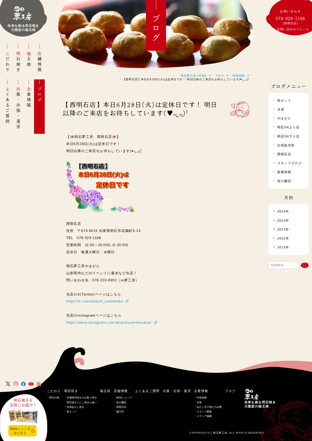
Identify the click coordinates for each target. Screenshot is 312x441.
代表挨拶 (202, 397)
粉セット (72, 411)
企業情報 (29, 97)
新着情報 (239, 75)
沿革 (199, 402)
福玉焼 (29, 59)
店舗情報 (39, 62)
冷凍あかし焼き (75, 407)
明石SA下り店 (288, 136)
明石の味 (54, 397)
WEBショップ (124, 397)
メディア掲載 (204, 416)
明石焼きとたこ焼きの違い (82, 402)
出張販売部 (286, 145)
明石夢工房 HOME (193, 75)
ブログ (39, 95)
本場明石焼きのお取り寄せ (82, 397)
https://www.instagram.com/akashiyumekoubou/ (109, 322)
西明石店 (284, 154)
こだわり (7, 62)
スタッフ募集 (204, 411)
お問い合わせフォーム (293, 29)
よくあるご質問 (7, 105)
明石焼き (18, 62)
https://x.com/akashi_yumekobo (94, 301)
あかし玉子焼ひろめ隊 (209, 407)
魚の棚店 (284, 181)
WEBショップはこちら (20, 430)
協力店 (120, 411)
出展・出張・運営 (18, 108)
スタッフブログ (289, 163)
